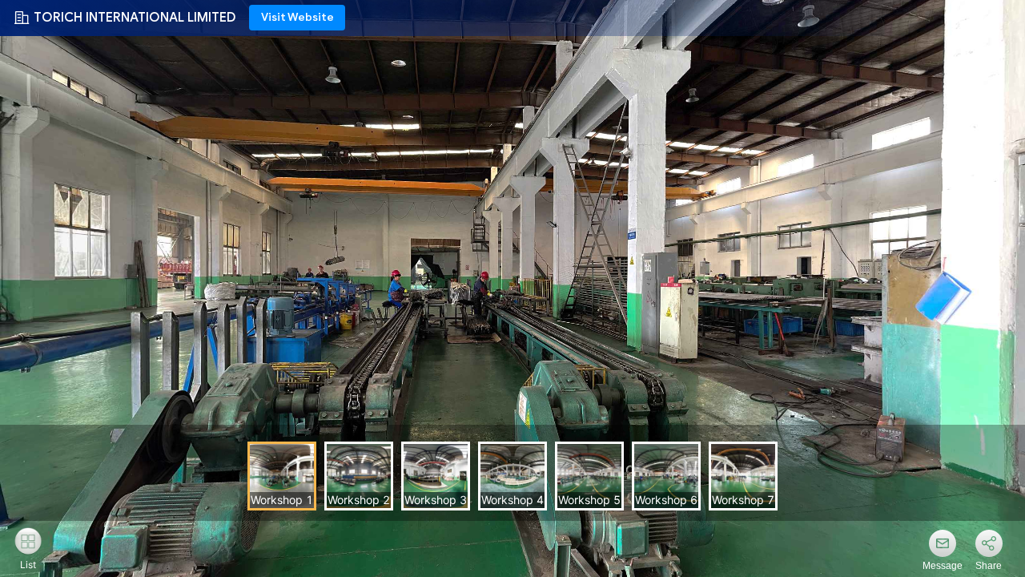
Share (988, 565)
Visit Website (297, 17)
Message (942, 565)
